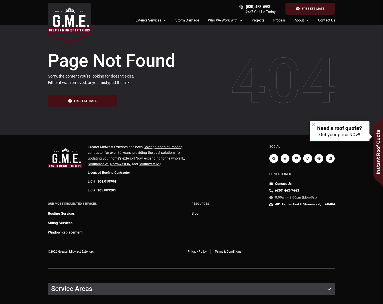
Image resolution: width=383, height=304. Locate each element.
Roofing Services (61, 213)
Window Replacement (65, 232)
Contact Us (326, 20)
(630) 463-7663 (258, 6)
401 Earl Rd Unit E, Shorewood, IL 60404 (305, 204)
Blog (195, 213)
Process (279, 20)
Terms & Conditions (228, 251)
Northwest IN (120, 164)
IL (182, 158)
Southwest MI (149, 164)
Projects (258, 20)
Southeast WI (98, 164)
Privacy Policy (197, 251)
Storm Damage (187, 20)
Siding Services (60, 223)
